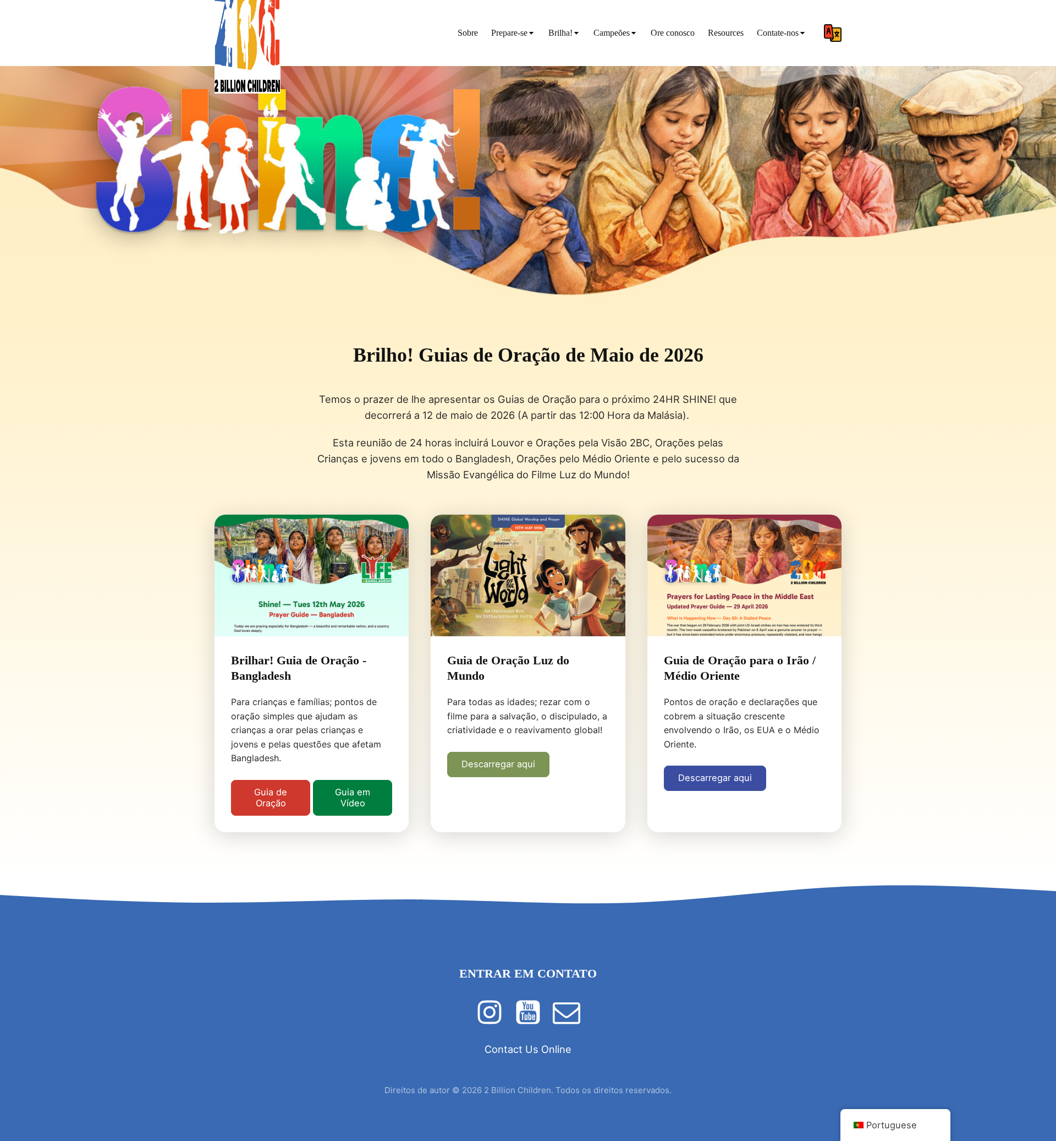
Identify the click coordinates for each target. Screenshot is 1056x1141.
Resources (726, 32)
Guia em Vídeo (352, 798)
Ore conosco (673, 32)
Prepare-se (509, 32)
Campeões (611, 32)
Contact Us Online (528, 1049)
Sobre (468, 32)
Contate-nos (778, 32)
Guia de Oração (270, 798)
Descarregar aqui (498, 763)
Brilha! (560, 32)
